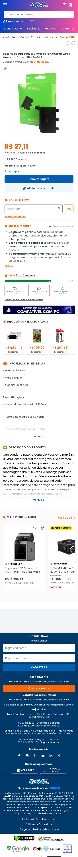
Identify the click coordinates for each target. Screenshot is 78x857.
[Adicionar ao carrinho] (42, 528)
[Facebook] (19, 755)
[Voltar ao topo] (39, 781)
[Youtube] (43, 755)
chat (27, 704)
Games (25, 37)
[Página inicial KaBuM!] (39, 5)
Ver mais (9, 265)
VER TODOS (65, 518)
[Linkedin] (51, 755)
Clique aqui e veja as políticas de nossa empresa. (39, 813)
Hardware (51, 28)
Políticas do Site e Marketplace (39, 819)
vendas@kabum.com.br (60, 704)
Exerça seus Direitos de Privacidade (39, 829)
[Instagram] (27, 755)
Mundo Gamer (13, 28)
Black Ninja (33, 28)
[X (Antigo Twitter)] (35, 755)
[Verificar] (24, 839)
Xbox (34, 37)
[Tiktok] (59, 755)
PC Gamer (67, 28)
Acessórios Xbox (49, 37)
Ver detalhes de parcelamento (20, 166)
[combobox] (39, 14)
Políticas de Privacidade (39, 824)
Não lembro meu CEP (15, 216)
